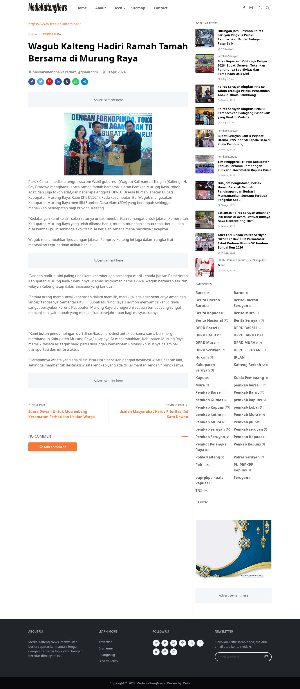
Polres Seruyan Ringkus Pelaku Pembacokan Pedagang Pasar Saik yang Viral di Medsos (244, 113)
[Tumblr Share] (66, 81)
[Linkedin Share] (58, 81)
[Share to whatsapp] (75, 81)
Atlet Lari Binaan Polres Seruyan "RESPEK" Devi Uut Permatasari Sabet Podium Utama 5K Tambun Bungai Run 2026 (243, 241)
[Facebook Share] (31, 81)
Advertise (105, 642)
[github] (173, 651)
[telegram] (156, 643)
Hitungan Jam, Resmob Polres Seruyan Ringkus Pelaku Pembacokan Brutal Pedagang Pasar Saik (241, 37)
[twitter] (156, 651)
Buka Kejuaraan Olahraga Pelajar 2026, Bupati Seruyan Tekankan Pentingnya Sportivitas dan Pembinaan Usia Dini (242, 67)
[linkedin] (173, 643)
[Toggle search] (268, 8)
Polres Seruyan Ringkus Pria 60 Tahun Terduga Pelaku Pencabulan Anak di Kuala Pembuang (244, 91)
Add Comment (55, 447)
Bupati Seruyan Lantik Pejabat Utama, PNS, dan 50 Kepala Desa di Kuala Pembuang (244, 140)
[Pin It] (49, 81)
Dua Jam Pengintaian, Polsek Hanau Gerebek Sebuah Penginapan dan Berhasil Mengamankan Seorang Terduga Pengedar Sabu (242, 191)
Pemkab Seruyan (228, 56)
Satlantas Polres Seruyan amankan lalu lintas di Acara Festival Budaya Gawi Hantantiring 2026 (244, 217)
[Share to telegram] (84, 81)
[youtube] (191, 643)
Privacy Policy (108, 661)
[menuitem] (81, 8)
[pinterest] (182, 643)
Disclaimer (106, 648)
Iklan (221, 265)
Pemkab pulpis (257, 260)
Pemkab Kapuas (227, 157)
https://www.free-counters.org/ (54, 24)
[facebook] (244, 8)
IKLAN (222, 260)
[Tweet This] (40, 81)
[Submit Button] (266, 657)
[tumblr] (164, 643)
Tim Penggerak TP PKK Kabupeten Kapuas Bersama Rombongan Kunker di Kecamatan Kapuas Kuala (244, 166)
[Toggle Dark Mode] (260, 7)
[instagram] (251, 8)
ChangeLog (106, 655)
